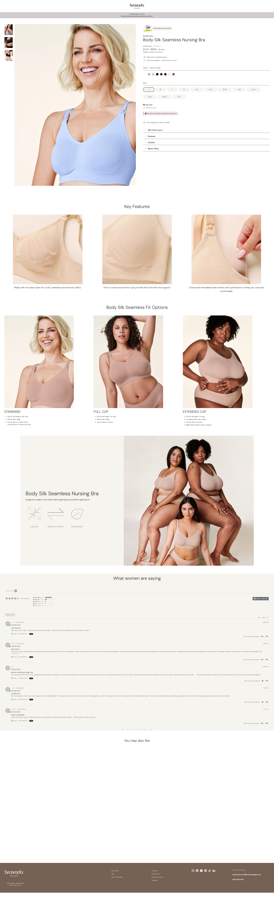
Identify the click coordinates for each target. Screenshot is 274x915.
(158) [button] (42, 599)
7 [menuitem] (141, 730)
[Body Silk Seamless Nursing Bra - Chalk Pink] (46, 847)
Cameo (153, 74)
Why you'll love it (155, 130)
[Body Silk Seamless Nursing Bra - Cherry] (38, 847)
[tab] (10, 614)
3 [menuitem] (132, 730)
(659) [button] (42, 597)
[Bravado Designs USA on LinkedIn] (214, 870)
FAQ (112, 874)
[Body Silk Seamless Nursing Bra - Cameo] (30, 847)
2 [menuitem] (129, 730)
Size (144, 83)
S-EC (150, 97)
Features (151, 136)
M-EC (165, 97)
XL (184, 89)
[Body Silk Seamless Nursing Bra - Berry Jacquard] (50, 847)
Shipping (145, 52)
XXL (197, 89)
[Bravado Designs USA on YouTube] (201, 870)
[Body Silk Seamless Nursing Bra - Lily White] (22, 847)
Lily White (145, 74)
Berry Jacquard (173, 74)
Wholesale (155, 880)
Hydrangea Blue (149, 74)
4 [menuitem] (134, 730)
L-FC (239, 89)
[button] (261, 598)
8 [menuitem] (144, 730)
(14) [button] (42, 605)
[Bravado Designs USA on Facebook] (197, 870)
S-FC (210, 89)
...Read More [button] (15, 653)
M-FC (225, 89)
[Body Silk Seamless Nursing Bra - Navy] (42, 847)
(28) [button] (42, 603)
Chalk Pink (169, 74)
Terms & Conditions (157, 877)
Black (157, 74)
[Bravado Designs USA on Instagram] (193, 870)
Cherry (161, 74)
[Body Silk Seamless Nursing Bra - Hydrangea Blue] (26, 847)
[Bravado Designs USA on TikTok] (209, 870)
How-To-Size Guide (117, 877)
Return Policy (153, 148)
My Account (115, 871)
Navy (165, 74)
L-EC (179, 97)
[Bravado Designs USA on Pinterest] (205, 870)
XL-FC (253, 89)
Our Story (154, 871)
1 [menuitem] (127, 730)
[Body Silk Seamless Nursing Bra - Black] (34, 847)
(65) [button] (42, 601)
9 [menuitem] (146, 730)
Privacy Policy (156, 874)
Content (151, 142)
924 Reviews (157, 46)
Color (151, 68)
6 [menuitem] (139, 730)
